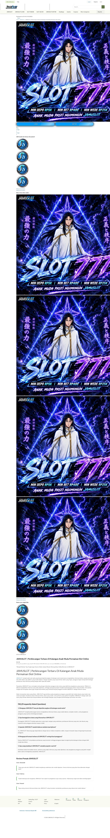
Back (18, 18)
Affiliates (20, 801)
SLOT (36, 799)
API (19, 803)
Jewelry (69, 11)
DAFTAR (74, 124)
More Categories (85, 11)
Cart (101, 1)
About (19, 799)
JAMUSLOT (9, 11)
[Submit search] (103, 6)
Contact (30, 801)
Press (45, 803)
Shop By (100, 11)
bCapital (56, 803)
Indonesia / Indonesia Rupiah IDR (28, 810)
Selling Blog (31, 799)
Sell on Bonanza (10, 1)
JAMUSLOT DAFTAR (51, 11)
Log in (89, 1)
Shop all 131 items (21, 598)
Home (17, 19)
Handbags (61, 11)
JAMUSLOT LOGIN (19, 11)
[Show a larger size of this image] (17, 134)
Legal (45, 799)
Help (18, 1)
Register (96, 1)
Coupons (75, 11)
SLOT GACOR (40, 11)
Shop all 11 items (20, 189)
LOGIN (36, 124)
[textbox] (87, 6)
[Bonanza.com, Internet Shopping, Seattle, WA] (81, 810)
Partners (46, 801)
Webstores (57, 799)
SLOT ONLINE (30, 11)
